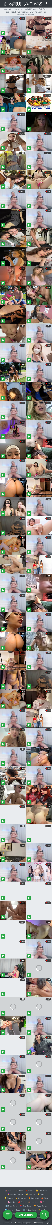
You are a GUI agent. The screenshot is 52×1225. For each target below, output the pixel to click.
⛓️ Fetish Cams (29, 1210)
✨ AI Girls (43, 1210)
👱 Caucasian (41, 1190)
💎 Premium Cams (12, 1210)
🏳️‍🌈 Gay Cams (25, 1206)
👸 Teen (41, 1194)
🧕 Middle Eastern (15, 1194)
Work (24, 1223)
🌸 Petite (12, 1202)
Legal (48, 1223)
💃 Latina (29, 1190)
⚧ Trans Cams (40, 1206)
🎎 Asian (8, 1190)
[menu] (7, 1215)
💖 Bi (42, 1202)
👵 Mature (30, 1194)
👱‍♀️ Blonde (8, 1198)
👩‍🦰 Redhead (33, 1198)
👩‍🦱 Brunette (21, 1198)
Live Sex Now (26, 1214)
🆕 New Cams (11, 1206)
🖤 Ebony (19, 1190)
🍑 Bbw (44, 1198)
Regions (18, 1223)
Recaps (29, 1223)
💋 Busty (22, 1202)
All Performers (39, 1223)
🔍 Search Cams (40, 1218)
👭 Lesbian (33, 1202)
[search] (44, 1215)
